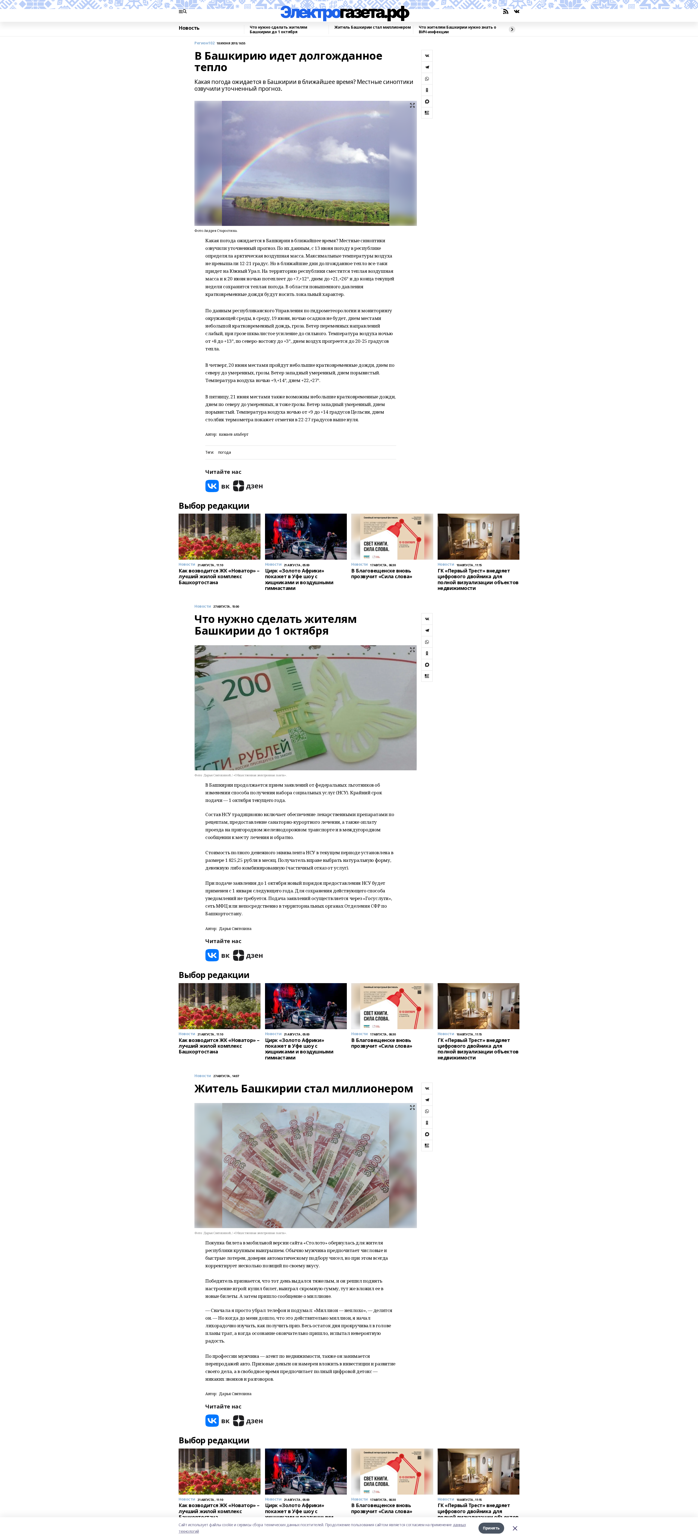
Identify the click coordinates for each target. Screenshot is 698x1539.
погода (224, 452)
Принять (491, 1528)
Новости (202, 606)
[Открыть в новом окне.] (217, 486)
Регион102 (204, 43)
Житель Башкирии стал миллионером (372, 27)
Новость (189, 28)
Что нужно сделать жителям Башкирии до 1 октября (278, 29)
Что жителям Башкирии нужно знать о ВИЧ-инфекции (457, 29)
